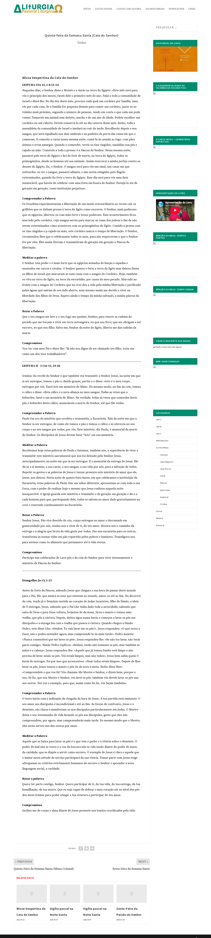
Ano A (158, 419)
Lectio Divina (103, 9)
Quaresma (165, 490)
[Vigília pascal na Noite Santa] (65, 894)
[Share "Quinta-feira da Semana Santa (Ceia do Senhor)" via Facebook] (81, 848)
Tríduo (81, 43)
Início (87, 9)
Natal (162, 476)
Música (159, 518)
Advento (164, 455)
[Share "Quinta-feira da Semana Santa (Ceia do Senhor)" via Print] (92, 848)
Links (191, 9)
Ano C (158, 433)
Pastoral (160, 525)
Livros (159, 511)
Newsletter (176, 9)
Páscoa (163, 483)
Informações (162, 440)
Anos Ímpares (166, 462)
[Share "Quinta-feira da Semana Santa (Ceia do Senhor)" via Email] (86, 848)
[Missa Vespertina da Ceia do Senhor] (32, 894)
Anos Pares (165, 469)
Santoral (164, 497)
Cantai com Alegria (129, 9)
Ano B (158, 426)
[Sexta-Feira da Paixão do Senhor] (131, 894)
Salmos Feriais (155, 9)
